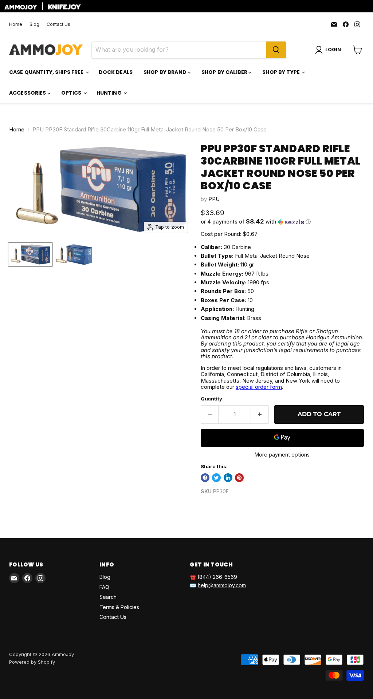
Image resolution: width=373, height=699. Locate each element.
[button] (282, 221)
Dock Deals (116, 72)
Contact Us (58, 24)
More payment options (282, 455)
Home (15, 24)
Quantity (211, 399)
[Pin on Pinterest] (239, 477)
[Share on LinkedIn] (228, 477)
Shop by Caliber (224, 72)
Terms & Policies (119, 607)
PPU (214, 199)
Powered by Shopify (32, 662)
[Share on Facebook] (205, 477)
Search (108, 597)
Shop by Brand (166, 72)
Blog (34, 24)
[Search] (276, 50)
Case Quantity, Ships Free (47, 72)
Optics (72, 92)
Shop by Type (281, 72)
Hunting (110, 92)
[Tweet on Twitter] (216, 477)
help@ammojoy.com (222, 585)
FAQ (104, 587)
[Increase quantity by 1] (260, 414)
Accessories (28, 92)
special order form (259, 386)
